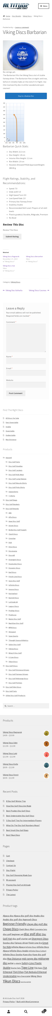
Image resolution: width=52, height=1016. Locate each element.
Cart (8, 855)
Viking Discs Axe (9, 266)
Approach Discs (30, 919)
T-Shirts (12, 496)
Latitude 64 (13, 602)
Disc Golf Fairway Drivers (18, 674)
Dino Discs (13, 547)
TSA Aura (38, 967)
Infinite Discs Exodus (13, 954)
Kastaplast (13, 593)
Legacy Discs (14, 606)
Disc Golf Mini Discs (13, 687)
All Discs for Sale (12, 418)
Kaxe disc (27, 954)
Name (9, 356)
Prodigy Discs (14, 610)
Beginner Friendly (14, 924)
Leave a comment (22, 27)
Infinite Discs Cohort (37, 951)
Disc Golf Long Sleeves (17, 479)
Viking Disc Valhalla (14, 290)
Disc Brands (16, 16)
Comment (11, 322)
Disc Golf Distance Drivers (19, 670)
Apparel (9, 458)
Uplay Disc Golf (15, 644)
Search (26, 1011)
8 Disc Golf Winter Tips (16, 801)
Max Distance (11, 439)
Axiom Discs (13, 525)
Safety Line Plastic (32, 963)
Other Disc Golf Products (15, 695)
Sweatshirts (13, 492)
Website (9, 380)
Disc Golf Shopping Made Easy (19, 875)
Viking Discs (27, 16)
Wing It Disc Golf (15, 653)
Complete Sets (41, 929)
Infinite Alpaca (18, 947)
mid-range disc (30, 958)
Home (8, 16)
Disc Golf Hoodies (16, 466)
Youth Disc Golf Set (26, 982)
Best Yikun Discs (13, 835)
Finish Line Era (35, 942)
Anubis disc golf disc (12, 919)
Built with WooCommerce (28, 1001)
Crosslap (12, 538)
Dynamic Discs (14, 568)
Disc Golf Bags (11, 500)
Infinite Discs (14, 585)
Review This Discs (10, 230)
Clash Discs (13, 534)
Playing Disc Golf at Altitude (18, 885)
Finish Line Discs (15, 576)
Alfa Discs (13, 517)
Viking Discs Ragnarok (11, 256)
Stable (8, 427)
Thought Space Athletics (18, 640)
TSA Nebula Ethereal (35, 972)
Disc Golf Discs (12, 666)
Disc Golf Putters (15, 683)
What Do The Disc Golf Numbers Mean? (23, 825)
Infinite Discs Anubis (18, 950)
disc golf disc (32, 934)
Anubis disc (39, 915)
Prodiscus (12, 615)
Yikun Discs (13, 661)
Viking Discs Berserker (34, 256)
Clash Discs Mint (26, 929)
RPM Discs (13, 627)
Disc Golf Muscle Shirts (18, 483)
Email (9, 368)
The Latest (11, 894)
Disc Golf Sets (11, 691)
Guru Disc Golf (14, 581)
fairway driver (21, 942)
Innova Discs (14, 589)
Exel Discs (12, 572)
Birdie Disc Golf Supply (18, 530)
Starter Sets (16, 968)
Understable (10, 435)
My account (11, 880)
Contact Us (11, 865)
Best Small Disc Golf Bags (17, 830)
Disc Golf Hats (14, 462)
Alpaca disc (8, 915)
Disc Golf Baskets (13, 504)
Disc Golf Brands (12, 508)
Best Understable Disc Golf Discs (20, 815)
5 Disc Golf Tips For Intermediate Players (24, 820)
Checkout (10, 860)
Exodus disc (8, 942)
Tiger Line (27, 967)
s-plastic (17, 963)
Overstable (10, 431)
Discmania (13, 551)
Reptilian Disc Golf (16, 623)
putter (11, 963)
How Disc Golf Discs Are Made (18, 806)
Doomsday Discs (15, 564)
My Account (8, 1011)
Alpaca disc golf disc (23, 915)
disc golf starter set (21, 938)
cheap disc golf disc (37, 924)
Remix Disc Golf (15, 619)
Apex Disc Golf (14, 521)
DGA (10, 542)
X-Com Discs (13, 657)
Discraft (12, 555)
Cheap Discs (11, 929)
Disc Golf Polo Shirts (17, 487)
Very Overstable (12, 422)
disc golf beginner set (13, 934)
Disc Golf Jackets (15, 470)
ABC (10, 513)
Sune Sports (13, 636)
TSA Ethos (18, 972)
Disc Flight (10, 870)
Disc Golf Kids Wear (16, 474)
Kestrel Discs (14, 598)
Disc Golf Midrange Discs (18, 678)
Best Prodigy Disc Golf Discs (18, 811)
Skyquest (12, 632)
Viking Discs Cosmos (37, 290)
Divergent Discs (15, 559)
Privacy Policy (12, 890)
